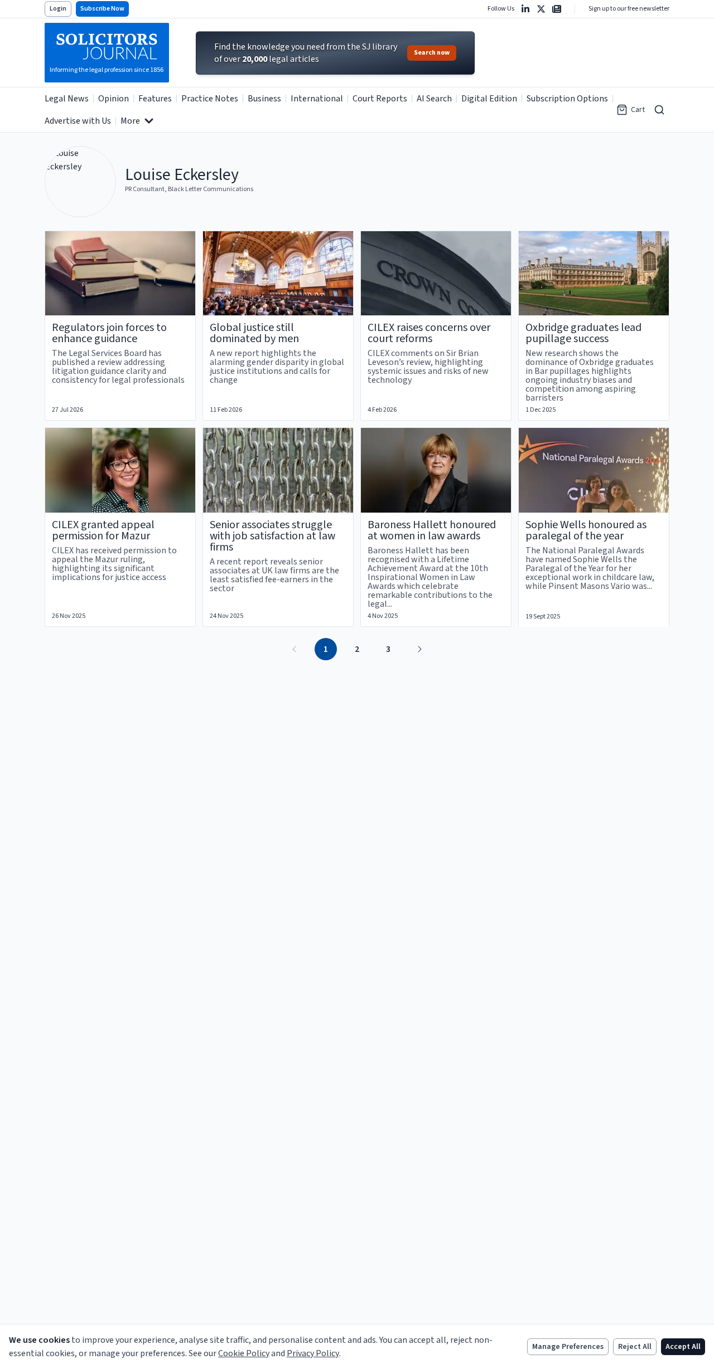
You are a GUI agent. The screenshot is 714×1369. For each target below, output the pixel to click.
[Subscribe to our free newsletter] (556, 8)
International (317, 98)
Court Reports (380, 98)
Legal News (67, 98)
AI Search (434, 98)
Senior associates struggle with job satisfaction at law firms (272, 536)
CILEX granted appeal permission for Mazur (103, 530)
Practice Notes (209, 98)
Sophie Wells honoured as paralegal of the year (586, 530)
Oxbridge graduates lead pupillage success (583, 333)
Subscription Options (567, 98)
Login (58, 8)
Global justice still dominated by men (254, 333)
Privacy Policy (313, 1353)
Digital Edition (489, 98)
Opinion (113, 98)
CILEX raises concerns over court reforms (429, 333)
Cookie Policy (243, 1353)
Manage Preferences (568, 1346)
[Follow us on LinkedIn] (525, 8)
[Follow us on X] (541, 8)
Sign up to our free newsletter (628, 8)
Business (264, 98)
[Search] (659, 110)
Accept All (683, 1346)
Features (155, 98)
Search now (432, 52)
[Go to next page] (419, 649)
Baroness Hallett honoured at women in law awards (432, 530)
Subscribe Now (102, 8)
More (130, 121)
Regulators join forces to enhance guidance (109, 333)
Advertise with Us (78, 121)
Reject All (635, 1346)
